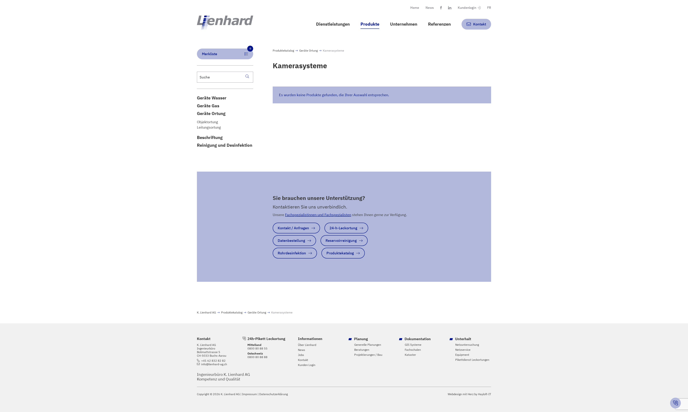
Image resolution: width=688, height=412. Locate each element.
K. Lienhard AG (206, 312)
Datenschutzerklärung (273, 394)
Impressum (249, 394)
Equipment (462, 354)
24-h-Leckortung (343, 228)
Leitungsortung (209, 127)
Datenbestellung (291, 240)
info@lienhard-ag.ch (214, 364)
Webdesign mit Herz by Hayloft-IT (469, 394)
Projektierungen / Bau (368, 354)
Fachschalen (413, 349)
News (430, 8)
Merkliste (226, 52)
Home (414, 8)
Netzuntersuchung (467, 344)
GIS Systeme (413, 344)
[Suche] (247, 76)
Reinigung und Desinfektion (224, 145)
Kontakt (303, 360)
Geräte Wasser (211, 98)
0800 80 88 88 (257, 357)
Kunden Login (306, 365)
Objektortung (207, 122)
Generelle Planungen (367, 344)
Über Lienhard (307, 345)
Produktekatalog (283, 50)
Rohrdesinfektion (292, 253)
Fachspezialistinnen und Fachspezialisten (318, 214)
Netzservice (462, 349)
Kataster (410, 354)
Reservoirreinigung (341, 240)
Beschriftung (210, 137)
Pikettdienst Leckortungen (472, 359)
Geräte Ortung (211, 113)
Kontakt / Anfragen (293, 228)
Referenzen (439, 24)
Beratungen (361, 349)
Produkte (369, 24)
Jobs (301, 355)
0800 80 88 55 (257, 348)
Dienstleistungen (333, 24)
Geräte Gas (208, 106)
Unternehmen (403, 24)
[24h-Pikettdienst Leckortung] (675, 403)
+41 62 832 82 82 (213, 360)
